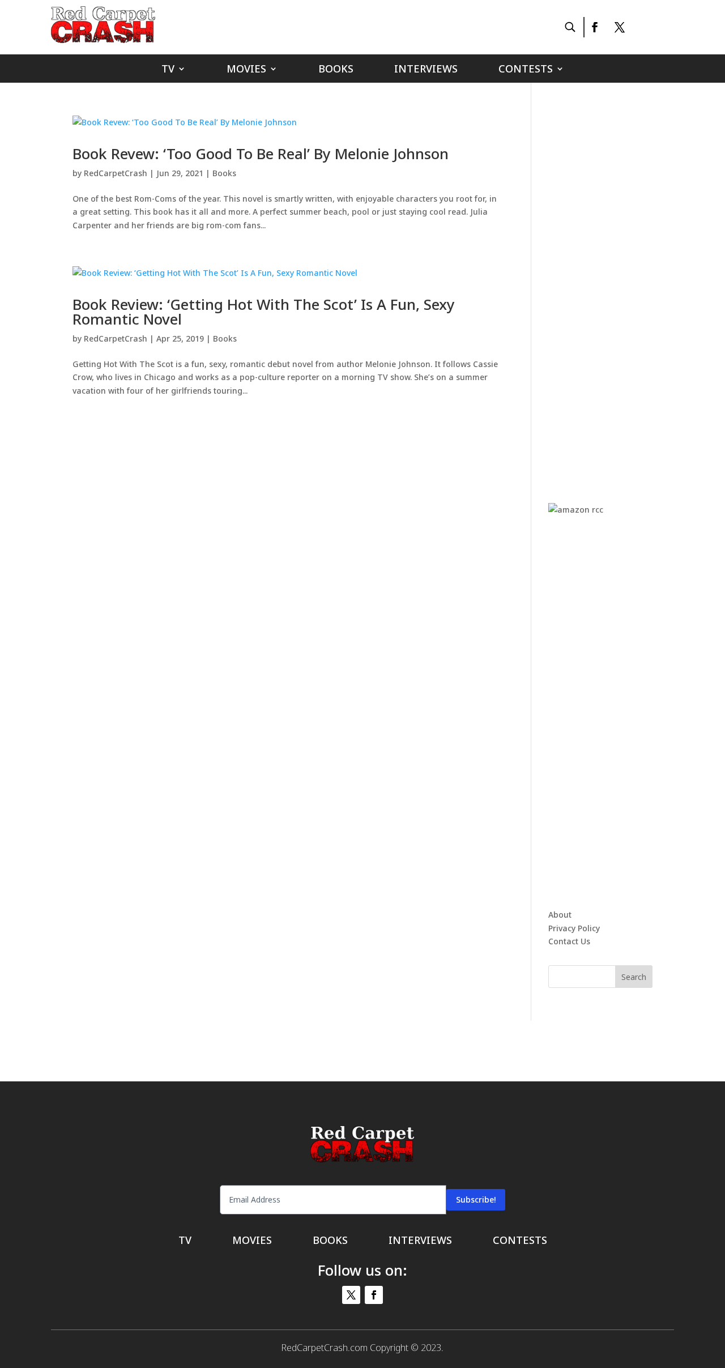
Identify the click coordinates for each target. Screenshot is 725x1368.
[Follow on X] (619, 27)
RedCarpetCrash (115, 173)
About (560, 914)
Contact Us (569, 941)
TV (167, 70)
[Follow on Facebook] (594, 27)
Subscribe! (476, 1199)
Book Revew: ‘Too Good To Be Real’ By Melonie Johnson (260, 153)
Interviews (426, 70)
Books (335, 70)
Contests (525, 70)
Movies (246, 70)
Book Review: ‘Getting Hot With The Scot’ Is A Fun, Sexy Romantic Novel (263, 311)
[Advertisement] (633, 285)
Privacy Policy (574, 928)
